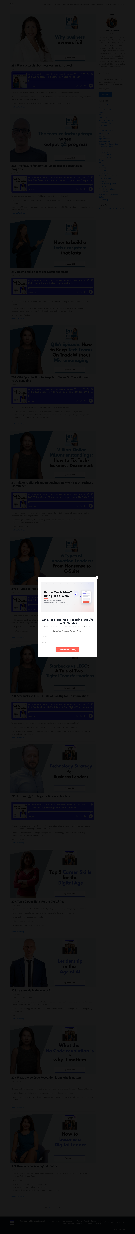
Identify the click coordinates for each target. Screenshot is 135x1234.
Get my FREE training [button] (67, 650)
